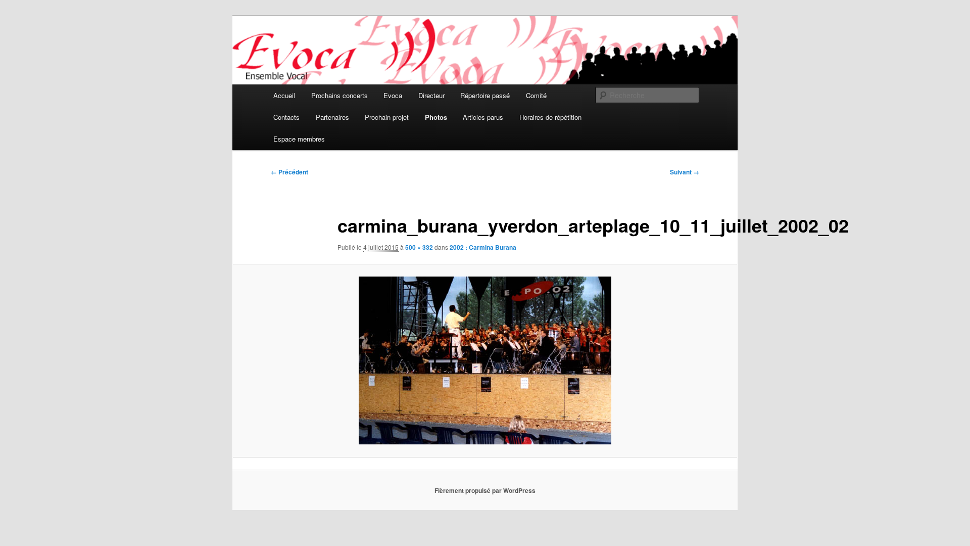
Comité (536, 95)
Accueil (284, 95)
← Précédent (289, 171)
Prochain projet (387, 117)
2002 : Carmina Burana (483, 247)
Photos (436, 117)
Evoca (392, 95)
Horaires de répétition (550, 117)
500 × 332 (419, 247)
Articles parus (483, 117)
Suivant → (684, 171)
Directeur (431, 95)
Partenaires (332, 117)
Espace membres (299, 139)
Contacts (286, 117)
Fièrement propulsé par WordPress (485, 490)
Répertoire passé (485, 95)
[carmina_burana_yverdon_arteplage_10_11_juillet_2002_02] (485, 360)
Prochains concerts (339, 95)
